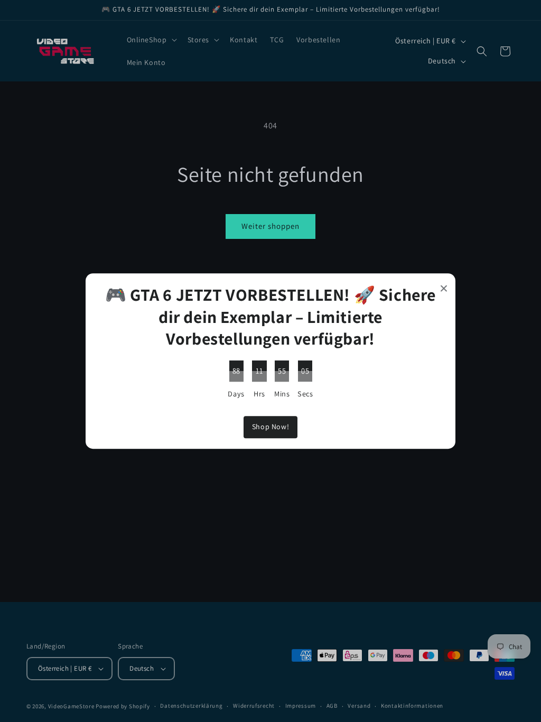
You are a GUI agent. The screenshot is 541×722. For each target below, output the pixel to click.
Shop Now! (270, 427)
